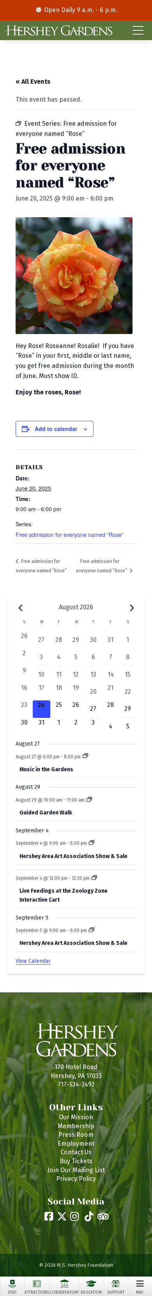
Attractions (37, 1292)
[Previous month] (20, 608)
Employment (76, 1143)
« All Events (33, 81)
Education (91, 1292)
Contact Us (76, 1152)
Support (115, 1292)
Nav (139, 1292)
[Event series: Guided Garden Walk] (89, 800)
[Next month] (131, 608)
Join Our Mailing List (76, 1170)
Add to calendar (56, 429)
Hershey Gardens (58, 30)
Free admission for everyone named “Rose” (70, 534)
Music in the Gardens (46, 769)
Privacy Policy (76, 1178)
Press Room (76, 1134)
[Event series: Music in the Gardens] (85, 756)
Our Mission (76, 1117)
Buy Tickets (76, 1161)
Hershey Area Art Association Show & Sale (73, 856)
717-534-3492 (76, 1084)
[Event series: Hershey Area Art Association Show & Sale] (91, 843)
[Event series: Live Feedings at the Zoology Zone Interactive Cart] (94, 878)
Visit (12, 1292)
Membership (76, 1126)
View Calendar (33, 961)
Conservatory (64, 1292)
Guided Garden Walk (45, 812)
